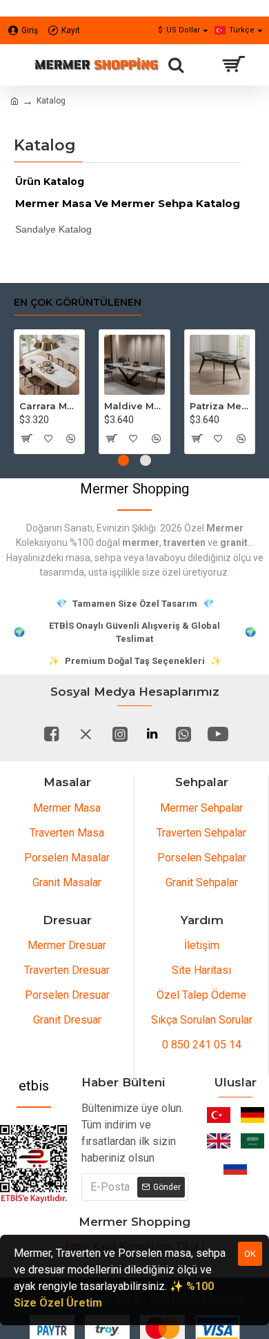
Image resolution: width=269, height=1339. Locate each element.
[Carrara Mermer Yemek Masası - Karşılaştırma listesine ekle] (71, 438)
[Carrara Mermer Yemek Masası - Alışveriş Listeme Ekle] (48, 438)
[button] (123, 460)
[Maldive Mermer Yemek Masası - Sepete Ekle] (110, 438)
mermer (140, 542)
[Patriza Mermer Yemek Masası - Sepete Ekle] (196, 438)
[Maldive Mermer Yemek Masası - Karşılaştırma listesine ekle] (156, 438)
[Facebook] (51, 733)
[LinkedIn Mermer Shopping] (152, 734)
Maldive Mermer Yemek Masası (134, 405)
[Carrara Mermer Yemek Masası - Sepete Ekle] (25, 438)
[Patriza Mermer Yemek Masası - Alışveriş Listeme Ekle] (218, 438)
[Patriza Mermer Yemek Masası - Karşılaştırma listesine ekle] (241, 438)
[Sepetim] (232, 65)
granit (234, 542)
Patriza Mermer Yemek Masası (220, 405)
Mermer (224, 528)
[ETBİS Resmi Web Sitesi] (34, 1164)
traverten (184, 542)
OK (250, 1254)
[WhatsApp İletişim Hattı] (183, 733)
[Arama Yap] (176, 65)
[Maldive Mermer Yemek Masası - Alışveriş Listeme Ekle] (133, 438)
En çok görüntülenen (77, 303)
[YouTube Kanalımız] (218, 733)
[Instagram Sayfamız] (120, 733)
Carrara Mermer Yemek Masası (49, 405)
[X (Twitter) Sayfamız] (85, 733)
